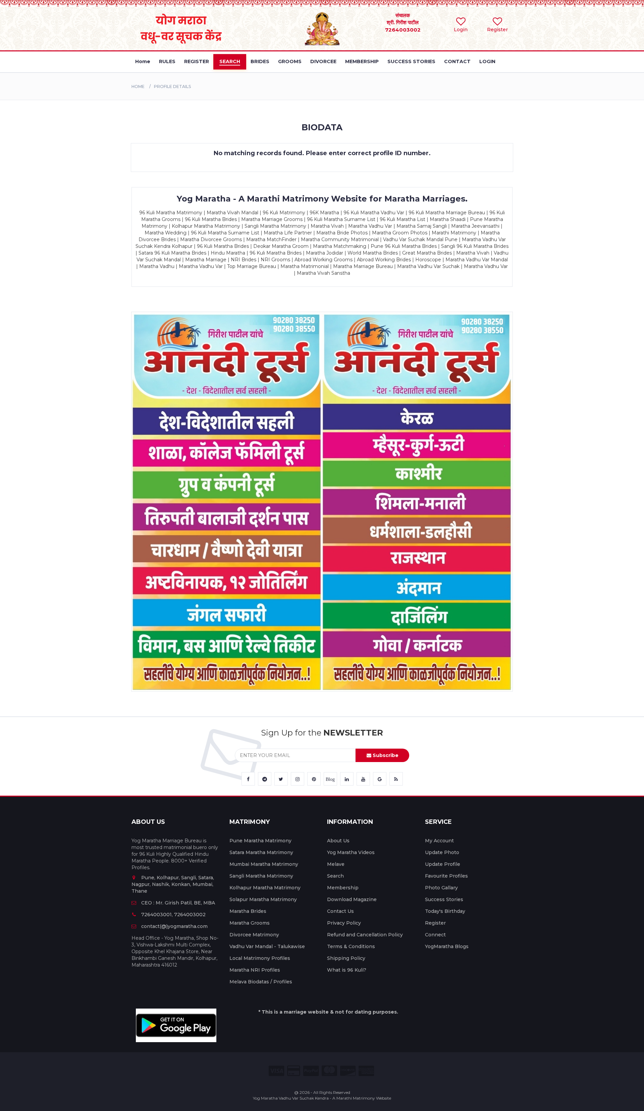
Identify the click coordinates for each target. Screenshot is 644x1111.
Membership (343, 888)
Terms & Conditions (351, 946)
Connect (435, 935)
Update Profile (442, 864)
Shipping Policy (346, 958)
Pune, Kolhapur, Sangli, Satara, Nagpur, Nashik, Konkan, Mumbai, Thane (172, 884)
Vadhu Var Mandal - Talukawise (267, 946)
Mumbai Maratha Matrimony (263, 864)
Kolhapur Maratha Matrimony (265, 888)
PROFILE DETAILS (172, 86)
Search (335, 876)
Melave (335, 864)
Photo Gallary (441, 888)
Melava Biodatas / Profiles (260, 982)
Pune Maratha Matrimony (260, 841)
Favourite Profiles (446, 876)
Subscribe (384, 755)
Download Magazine (352, 899)
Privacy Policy (344, 923)
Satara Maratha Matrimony (261, 852)
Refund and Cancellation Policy (365, 935)
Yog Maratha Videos (351, 852)
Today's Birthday (445, 911)
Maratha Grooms (249, 923)
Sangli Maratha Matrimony (261, 876)
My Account (439, 841)
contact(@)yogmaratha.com (174, 926)
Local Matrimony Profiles (259, 958)
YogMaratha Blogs (447, 946)
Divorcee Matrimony (254, 935)
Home (138, 86)
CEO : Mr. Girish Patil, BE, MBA (178, 903)
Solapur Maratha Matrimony (263, 899)
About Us (338, 841)
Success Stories (444, 899)
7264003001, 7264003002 (173, 915)
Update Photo (442, 852)
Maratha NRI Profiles (254, 970)
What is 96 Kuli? (346, 970)
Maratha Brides (247, 911)
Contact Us (340, 911)
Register (435, 923)
